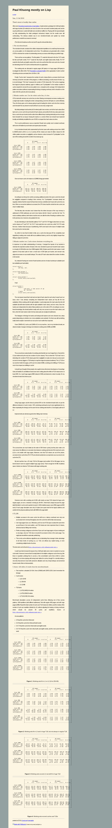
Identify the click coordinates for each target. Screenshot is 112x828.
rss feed (14, 14)
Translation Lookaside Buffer (38, 71)
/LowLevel (24, 820)
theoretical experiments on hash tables (29, 26)
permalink (31, 820)
